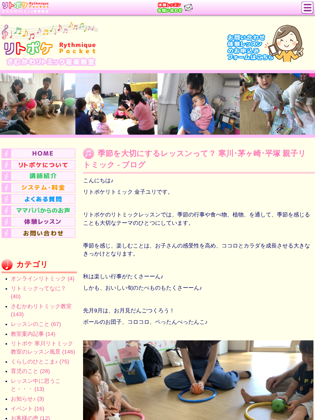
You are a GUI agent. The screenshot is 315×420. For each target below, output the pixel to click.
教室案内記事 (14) (33, 334)
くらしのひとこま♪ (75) (40, 362)
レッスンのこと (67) (36, 324)
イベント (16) (27, 409)
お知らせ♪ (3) (27, 399)
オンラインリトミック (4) (42, 278)
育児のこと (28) (30, 371)
